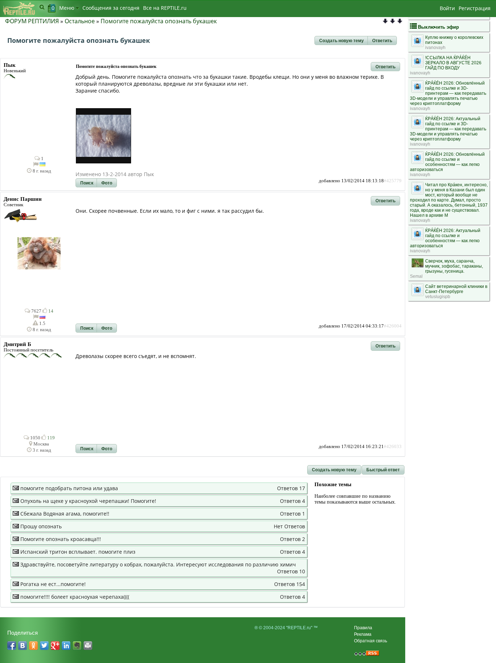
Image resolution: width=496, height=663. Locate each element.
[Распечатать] (88, 645)
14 (50, 311)
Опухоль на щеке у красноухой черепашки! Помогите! (88, 500)
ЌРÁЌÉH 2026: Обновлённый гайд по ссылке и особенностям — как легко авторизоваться (447, 162)
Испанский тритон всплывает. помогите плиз (77, 551)
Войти (447, 8)
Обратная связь (370, 640)
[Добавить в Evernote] (77, 645)
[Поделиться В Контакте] (22, 645)
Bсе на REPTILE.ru (165, 7)
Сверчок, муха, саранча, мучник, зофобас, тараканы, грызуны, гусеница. (454, 266)
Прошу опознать (41, 526)
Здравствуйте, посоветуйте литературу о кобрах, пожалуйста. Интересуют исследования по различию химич (158, 564)
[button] (341, 40)
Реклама (362, 634)
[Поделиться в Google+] (55, 645)
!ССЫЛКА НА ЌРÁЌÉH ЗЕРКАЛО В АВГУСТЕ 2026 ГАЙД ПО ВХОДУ (453, 62)
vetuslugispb (437, 296)
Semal (416, 276)
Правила (363, 627)
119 (50, 437)
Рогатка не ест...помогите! (53, 584)
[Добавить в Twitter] (44, 645)
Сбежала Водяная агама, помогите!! (64, 513)
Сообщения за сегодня (110, 7)
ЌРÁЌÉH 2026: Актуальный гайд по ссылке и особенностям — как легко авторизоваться (445, 238)
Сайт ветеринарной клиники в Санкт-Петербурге (456, 289)
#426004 (393, 326)
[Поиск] (42, 6)
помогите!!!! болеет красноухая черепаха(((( (74, 596)
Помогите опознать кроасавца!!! (60, 539)
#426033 (393, 446)
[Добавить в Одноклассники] (33, 645)
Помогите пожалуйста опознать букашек (159, 21)
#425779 (393, 180)
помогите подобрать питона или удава (69, 488)
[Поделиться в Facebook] (11, 645)
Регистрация (475, 8)
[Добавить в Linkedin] (66, 645)
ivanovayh (435, 47)
